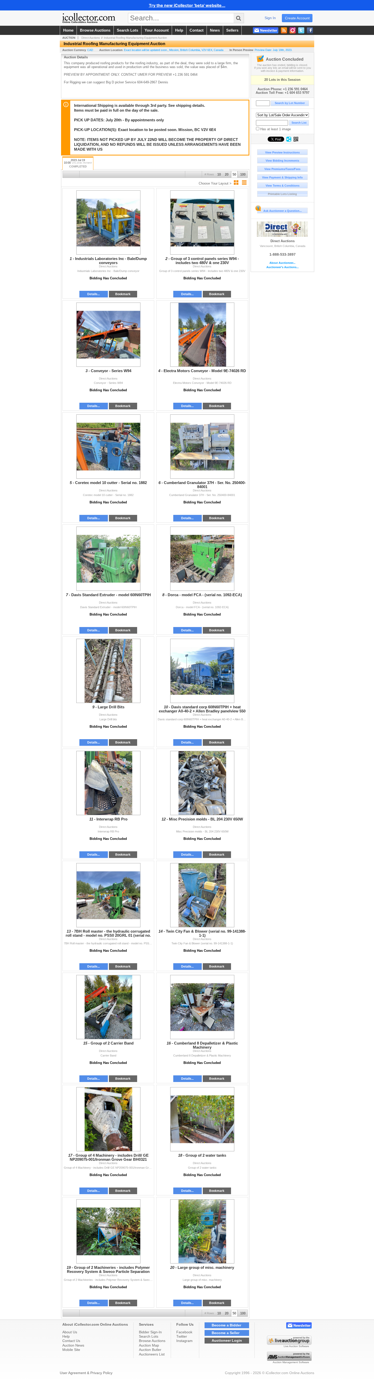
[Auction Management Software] (289, 1360)
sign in (270, 18)
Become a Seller (225, 1333)
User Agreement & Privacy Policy (86, 1373)
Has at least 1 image (275, 129)
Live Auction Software (296, 1346)
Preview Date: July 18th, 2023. (273, 49)
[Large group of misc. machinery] (202, 1231)
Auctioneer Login (227, 1340)
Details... (93, 294)
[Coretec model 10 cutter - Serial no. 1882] (108, 446)
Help (66, 1336)
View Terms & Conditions (282, 185)
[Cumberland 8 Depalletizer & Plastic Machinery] (202, 1007)
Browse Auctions (152, 1341)
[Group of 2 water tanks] (202, 1119)
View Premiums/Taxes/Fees (282, 169)
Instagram (184, 1341)
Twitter (181, 1336)
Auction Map (149, 1345)
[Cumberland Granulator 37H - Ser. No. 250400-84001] (202, 446)
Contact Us (71, 1341)
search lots (127, 30)
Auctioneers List (152, 1354)
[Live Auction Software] (289, 1343)
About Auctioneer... (282, 263)
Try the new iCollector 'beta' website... (187, 5)
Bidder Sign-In (150, 1332)
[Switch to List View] (244, 182)
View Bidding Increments (282, 160)
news (215, 30)
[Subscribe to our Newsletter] (265, 30)
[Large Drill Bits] (108, 671)
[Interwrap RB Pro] (108, 783)
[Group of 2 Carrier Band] (108, 1007)
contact (197, 30)
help (179, 30)
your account (157, 30)
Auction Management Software (291, 1362)
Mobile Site (71, 1350)
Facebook (184, 1332)
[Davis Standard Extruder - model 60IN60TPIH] (108, 559)
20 (226, 174)
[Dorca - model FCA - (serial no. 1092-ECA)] (202, 559)
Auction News (73, 1345)
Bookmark (123, 294)
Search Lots (148, 1336)
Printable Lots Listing (282, 193)
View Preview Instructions (282, 152)
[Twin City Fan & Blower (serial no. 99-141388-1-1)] (202, 895)
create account (297, 18)
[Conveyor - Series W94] (108, 335)
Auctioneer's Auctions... (282, 267)
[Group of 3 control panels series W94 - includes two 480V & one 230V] (202, 222)
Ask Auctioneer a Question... (282, 210)
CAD (90, 49)
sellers (232, 30)
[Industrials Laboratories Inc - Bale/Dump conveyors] (108, 222)
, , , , (173, 49)
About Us (69, 1332)
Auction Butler (150, 1350)
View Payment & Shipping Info (282, 177)
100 (243, 174)
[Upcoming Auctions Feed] (284, 30)
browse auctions (95, 30)
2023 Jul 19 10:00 (78, 163)
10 (219, 174)
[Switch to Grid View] (236, 182)
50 (234, 174)
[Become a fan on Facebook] (310, 30)
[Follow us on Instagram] (293, 30)
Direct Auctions (282, 241)
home (68, 30)
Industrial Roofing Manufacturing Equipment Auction (135, 37)
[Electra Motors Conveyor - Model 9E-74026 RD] (202, 335)
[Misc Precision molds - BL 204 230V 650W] (202, 783)
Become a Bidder (226, 1325)
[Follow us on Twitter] (301, 30)
